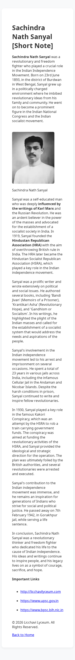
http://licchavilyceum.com (40, 591)
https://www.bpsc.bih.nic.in (41, 610)
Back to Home (23, 635)
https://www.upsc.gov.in (39, 600)
